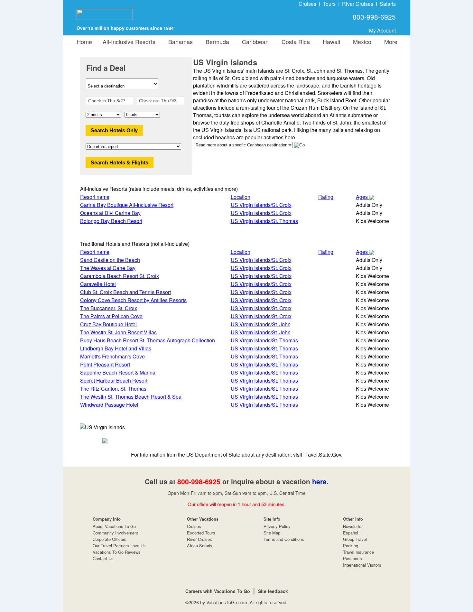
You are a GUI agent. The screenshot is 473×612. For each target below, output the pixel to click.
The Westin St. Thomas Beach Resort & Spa (130, 396)
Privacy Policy (277, 526)
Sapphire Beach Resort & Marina (117, 372)
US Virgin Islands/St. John (261, 324)
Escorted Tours (201, 533)
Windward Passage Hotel (109, 404)
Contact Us (103, 558)
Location (240, 196)
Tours (329, 3)
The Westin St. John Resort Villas (118, 332)
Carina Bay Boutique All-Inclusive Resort (126, 205)
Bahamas (179, 41)
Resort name (94, 196)
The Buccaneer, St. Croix (108, 308)
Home (84, 41)
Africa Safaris (199, 545)
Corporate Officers (109, 539)
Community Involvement (115, 533)
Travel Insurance (358, 552)
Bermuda (215, 41)
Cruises (307, 3)
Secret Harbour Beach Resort (113, 380)
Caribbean (254, 41)
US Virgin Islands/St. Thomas (264, 221)
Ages (362, 196)
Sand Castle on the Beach (110, 260)
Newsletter (353, 526)
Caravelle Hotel (98, 284)
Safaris (388, 3)
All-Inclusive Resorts (129, 41)
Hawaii (330, 41)
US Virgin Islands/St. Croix (261, 205)
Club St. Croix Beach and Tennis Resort (125, 292)
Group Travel (355, 539)
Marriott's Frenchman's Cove (112, 356)
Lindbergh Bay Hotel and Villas (115, 348)
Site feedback (273, 591)
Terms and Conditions (284, 539)
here (319, 481)
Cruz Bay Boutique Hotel (108, 324)
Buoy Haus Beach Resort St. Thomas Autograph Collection (147, 340)
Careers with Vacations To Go (217, 591)
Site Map (272, 533)
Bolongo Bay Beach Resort (111, 221)
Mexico (360, 41)
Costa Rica (294, 41)
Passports (352, 558)
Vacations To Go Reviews (117, 552)
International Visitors (362, 565)
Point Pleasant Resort (105, 364)
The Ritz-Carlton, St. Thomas (113, 388)
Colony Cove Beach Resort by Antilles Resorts (133, 300)
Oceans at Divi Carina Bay (110, 213)
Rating (325, 196)
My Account (382, 30)
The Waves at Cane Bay (107, 268)
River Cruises (357, 3)
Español (350, 533)
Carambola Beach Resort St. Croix (119, 276)
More (389, 41)
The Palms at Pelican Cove (111, 316)
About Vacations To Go (114, 526)
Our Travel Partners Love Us (119, 545)
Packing (350, 545)
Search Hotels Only (114, 130)
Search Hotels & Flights (119, 162)
